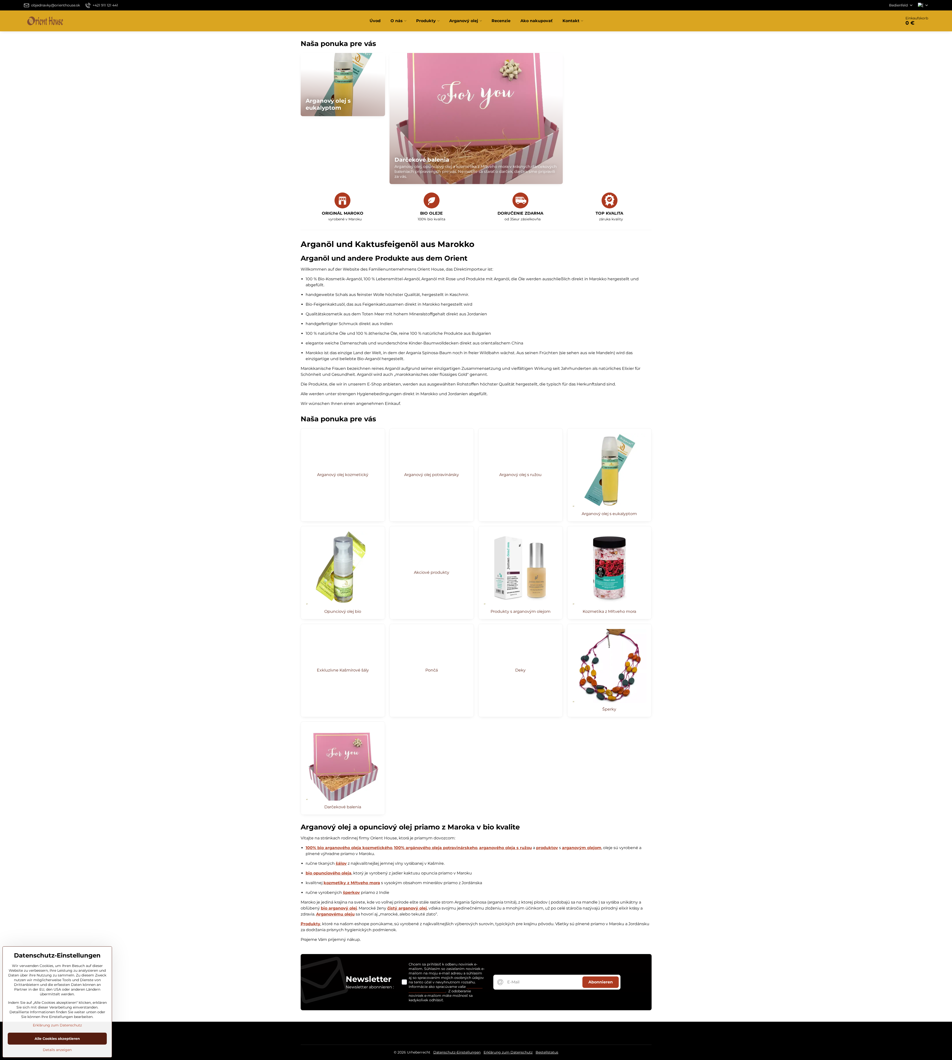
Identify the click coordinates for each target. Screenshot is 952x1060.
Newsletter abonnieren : (370, 987)
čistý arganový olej (407, 908)
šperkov (351, 892)
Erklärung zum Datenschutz (508, 1052)
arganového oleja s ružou (505, 847)
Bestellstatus (547, 1052)
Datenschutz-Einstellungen (457, 1052)
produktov (547, 847)
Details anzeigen (57, 1050)
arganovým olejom (581, 847)
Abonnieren (600, 982)
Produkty (310, 923)
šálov (341, 863)
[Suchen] (884, 21)
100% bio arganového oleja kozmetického (349, 847)
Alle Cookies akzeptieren (57, 1038)
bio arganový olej (339, 908)
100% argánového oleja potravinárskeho (435, 847)
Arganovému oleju (335, 914)
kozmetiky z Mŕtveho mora (352, 882)
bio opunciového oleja (328, 873)
